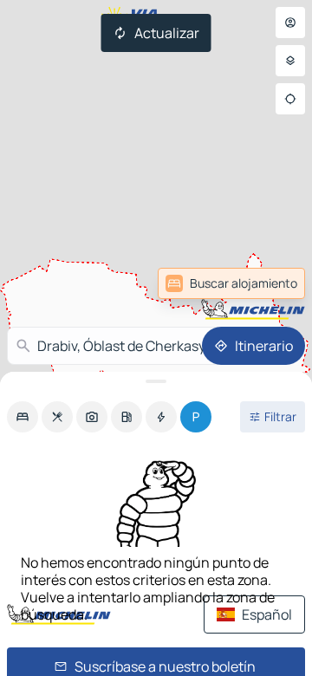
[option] (22, 416)
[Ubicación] (290, 98)
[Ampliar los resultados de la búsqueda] (156, 381)
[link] (263, 283)
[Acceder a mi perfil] (290, 22)
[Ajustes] (290, 60)
